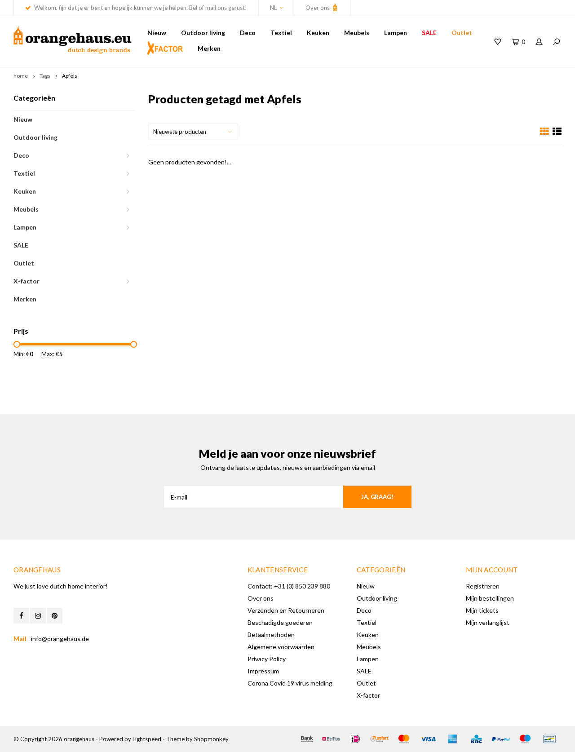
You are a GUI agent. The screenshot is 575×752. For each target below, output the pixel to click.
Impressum (263, 671)
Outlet (461, 32)
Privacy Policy (267, 659)
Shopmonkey (211, 739)
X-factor (26, 281)
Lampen (395, 32)
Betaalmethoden (271, 634)
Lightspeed (147, 739)
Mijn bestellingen (490, 598)
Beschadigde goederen (280, 622)
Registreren (483, 586)
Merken (209, 48)
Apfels (69, 75)
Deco (248, 32)
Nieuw (156, 32)
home (20, 75)
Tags (45, 75)
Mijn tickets (482, 610)
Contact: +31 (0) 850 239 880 (289, 586)
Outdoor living (203, 32)
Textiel (281, 32)
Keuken (318, 32)
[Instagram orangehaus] (38, 616)
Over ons (318, 7)
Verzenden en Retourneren (286, 610)
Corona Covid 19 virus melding (290, 683)
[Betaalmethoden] (307, 739)
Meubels (356, 32)
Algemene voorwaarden (281, 646)
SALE (429, 32)
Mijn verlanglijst (487, 622)
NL (273, 7)
